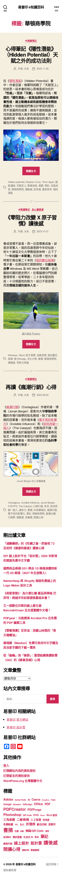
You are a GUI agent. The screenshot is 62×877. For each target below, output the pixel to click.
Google (7, 804)
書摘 (41, 185)
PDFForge (34, 809)
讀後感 (28, 189)
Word (21, 355)
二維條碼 (23, 819)
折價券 (30, 824)
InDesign (27, 804)
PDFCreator (14, 809)
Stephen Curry (33, 182)
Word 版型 (51, 815)
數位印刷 (42, 824)
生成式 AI (28, 837)
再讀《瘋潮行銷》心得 (31, 387)
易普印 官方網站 (17, 719)
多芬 (46, 506)
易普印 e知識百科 (31, 7)
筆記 (47, 185)
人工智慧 (36, 820)
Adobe (8, 799)
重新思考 (47, 189)
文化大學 (32, 358)
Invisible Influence (30, 502)
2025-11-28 (42, 68)
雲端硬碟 (35, 849)
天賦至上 (21, 185)
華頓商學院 (18, 189)
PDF (47, 804)
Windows (13, 355)
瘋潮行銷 (12, 407)
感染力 (22, 510)
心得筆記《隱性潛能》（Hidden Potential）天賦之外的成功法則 (31, 54)
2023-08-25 (42, 395)
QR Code (27, 815)
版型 (47, 831)
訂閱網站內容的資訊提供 (19, 771)
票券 (37, 837)
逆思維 (37, 189)
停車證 (46, 819)
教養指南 (32, 185)
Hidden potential (16, 182)
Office (38, 804)
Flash (53, 799)
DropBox (45, 800)
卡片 (16, 824)
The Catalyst (25, 506)
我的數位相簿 (45, 260)
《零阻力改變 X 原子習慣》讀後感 (31, 220)
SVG (36, 815)
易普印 (52, 824)
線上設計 (21, 843)
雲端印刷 (25, 850)
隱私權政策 (9, 870)
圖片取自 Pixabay (31, 333)
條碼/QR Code (34, 831)
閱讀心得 (38, 517)
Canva (36, 799)
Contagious (14, 502)
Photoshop (12, 814)
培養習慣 (41, 355)
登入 (6, 765)
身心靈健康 (38, 209)
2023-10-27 (42, 231)
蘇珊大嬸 (51, 513)
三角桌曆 (9, 819)
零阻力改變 (23, 362)
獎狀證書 (17, 837)
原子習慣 (30, 355)
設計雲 (36, 843)
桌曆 (22, 831)
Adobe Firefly (20, 799)
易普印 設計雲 (16, 727)
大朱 (26, 68)
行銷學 (11, 517)
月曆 (16, 831)
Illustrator (17, 804)
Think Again (48, 182)
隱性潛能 (15, 81)
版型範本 (7, 837)
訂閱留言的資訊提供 (16, 776)
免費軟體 (8, 824)
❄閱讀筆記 (31, 40)
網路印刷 (7, 843)
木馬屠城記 (40, 510)
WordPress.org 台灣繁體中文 (22, 781)
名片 (22, 824)
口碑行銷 (38, 506)
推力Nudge (20, 358)
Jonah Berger (48, 502)
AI (29, 799)
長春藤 (28, 517)
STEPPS (12, 506)
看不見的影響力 (16, 513)
